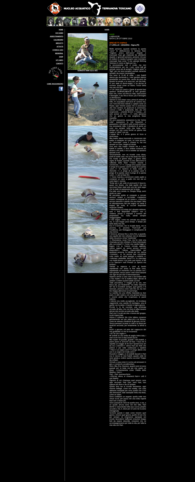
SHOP (61, 57)
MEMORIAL (59, 53)
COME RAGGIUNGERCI (55, 84)
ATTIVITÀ (60, 46)
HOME (61, 30)
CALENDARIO (58, 40)
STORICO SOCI (57, 50)
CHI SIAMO (59, 33)
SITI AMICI (59, 60)
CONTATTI (59, 63)
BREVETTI (59, 43)
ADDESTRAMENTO (56, 36)
